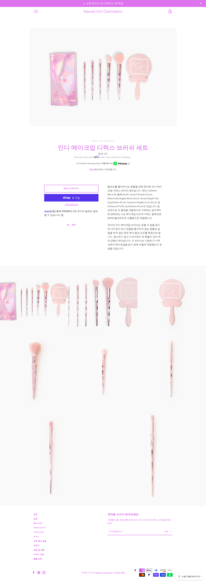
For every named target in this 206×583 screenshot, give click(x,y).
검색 (36, 514)
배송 (91, 169)
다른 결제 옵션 (71, 204)
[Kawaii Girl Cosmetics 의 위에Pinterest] (38, 572)
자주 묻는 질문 (40, 541)
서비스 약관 (39, 554)
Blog (36, 537)
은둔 (36, 519)
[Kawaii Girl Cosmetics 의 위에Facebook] (33, 572)
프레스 (37, 545)
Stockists (39, 532)
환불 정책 (38, 559)
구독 (166, 531)
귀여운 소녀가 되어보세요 (123, 514)
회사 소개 (38, 523)
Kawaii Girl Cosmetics (103, 11)
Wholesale (40, 528)
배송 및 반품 (39, 550)
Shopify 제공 (119, 573)
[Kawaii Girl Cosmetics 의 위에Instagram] (43, 572)
